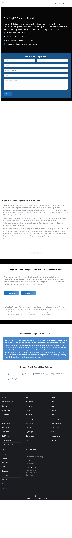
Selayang (5, 467)
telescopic (39, 218)
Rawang (5, 458)
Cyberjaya (29, 432)
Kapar (53, 406)
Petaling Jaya (55, 436)
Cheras (28, 427)
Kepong (53, 410)
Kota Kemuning (56, 423)
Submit (8, 94)
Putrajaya (5, 454)
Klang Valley (7, 215)
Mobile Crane (6, 419)
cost (59, 233)
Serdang (5, 471)
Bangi (28, 410)
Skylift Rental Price (8, 440)
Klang (52, 414)
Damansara (30, 436)
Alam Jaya (29, 401)
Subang (4, 488)
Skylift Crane (6, 436)
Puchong (54, 440)
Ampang (29, 406)
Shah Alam (5, 484)
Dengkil (28, 440)
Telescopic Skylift (7, 444)
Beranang (29, 419)
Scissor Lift (5, 432)
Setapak (4, 479)
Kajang (53, 401)
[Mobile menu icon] (68, 3)
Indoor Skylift (6, 410)
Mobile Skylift (6, 423)
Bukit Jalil (29, 423)
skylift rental (18, 40)
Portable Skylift (7, 427)
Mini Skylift (5, 414)
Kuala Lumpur (55, 427)
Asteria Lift (22, 215)
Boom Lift (5, 406)
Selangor (5, 462)
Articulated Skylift (7, 401)
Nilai (52, 432)
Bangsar (29, 414)
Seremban (5, 475)
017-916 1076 (60, 3)
